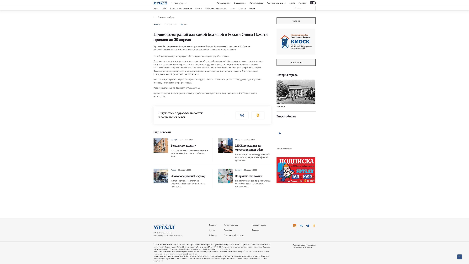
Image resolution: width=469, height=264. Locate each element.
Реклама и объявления (276, 3)
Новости (157, 24)
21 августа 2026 (248, 139)
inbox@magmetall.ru (209, 249)
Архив (292, 3)
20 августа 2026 (184, 170)
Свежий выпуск (296, 62)
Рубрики (213, 235)
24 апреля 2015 (171, 24)
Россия (252, 8)
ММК (164, 8)
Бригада (255, 230)
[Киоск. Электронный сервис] (296, 42)
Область (242, 8)
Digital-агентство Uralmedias (303, 247)
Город (156, 8)
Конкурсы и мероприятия (181, 8)
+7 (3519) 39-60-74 (223, 249)
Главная (213, 225)
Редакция (302, 3)
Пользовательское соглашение (304, 245)
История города (256, 3)
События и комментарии (215, 8)
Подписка (296, 21)
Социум (198, 8)
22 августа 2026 (250, 170)
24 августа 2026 (186, 139)
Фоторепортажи (223, 3)
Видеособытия (240, 3)
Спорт (232, 8)
